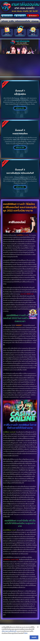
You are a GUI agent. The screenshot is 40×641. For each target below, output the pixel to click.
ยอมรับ (34, 637)
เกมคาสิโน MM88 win (27, 294)
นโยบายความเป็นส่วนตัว (9, 631)
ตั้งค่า (26, 633)
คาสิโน (11, 21)
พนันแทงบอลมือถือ (22, 21)
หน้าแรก (5, 21)
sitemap (34, 21)
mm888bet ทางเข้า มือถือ (11, 560)
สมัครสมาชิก (20, 108)
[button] (38, 309)
